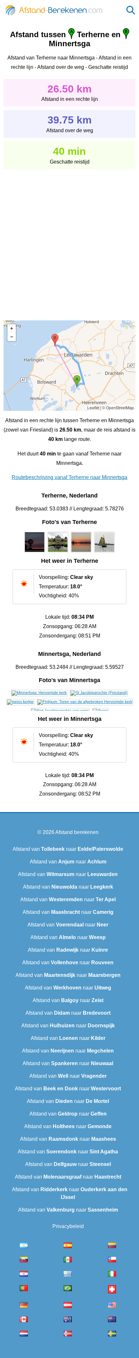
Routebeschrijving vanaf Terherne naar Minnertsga (69, 477)
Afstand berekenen (77, 832)
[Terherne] (34, 552)
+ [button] (11, 328)
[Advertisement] (69, 240)
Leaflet (93, 407)
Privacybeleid (68, 1226)
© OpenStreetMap (118, 407)
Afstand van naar (68, 849)
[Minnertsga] (39, 692)
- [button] (11, 337)
